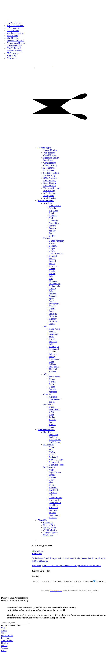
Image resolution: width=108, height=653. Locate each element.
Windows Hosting (51, 188)
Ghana (52, 387)
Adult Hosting (49, 198)
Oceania (47, 394)
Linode (52, 475)
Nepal (51, 361)
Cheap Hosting (50, 165)
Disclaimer (48, 535)
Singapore (53, 334)
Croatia (52, 309)
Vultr (51, 470)
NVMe (52, 452)
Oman (51, 427)
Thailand (53, 369)
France (52, 263)
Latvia (52, 311)
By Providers (49, 467)
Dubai (51, 407)
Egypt (51, 384)
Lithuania (53, 281)
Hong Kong (54, 329)
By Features (48, 444)
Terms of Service (50, 533)
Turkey (52, 356)
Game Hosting (49, 163)
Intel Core (53, 437)
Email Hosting (49, 183)
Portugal (52, 293)
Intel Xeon (53, 434)
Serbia (52, 324)
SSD (51, 449)
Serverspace (54, 515)
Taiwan (52, 331)
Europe (46, 238)
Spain (51, 298)
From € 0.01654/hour (91, 565)
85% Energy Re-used (41, 565)
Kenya (52, 379)
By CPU (47, 432)
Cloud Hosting (49, 155)
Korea (51, 339)
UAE (51, 412)
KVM (51, 455)
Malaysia (53, 341)
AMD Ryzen (54, 442)
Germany (53, 266)
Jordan (52, 417)
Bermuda (53, 215)
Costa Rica (54, 223)
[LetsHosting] (52, 65)
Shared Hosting (50, 150)
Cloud (51, 447)
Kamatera (53, 487)
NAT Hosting (49, 193)
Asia (45, 326)
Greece (52, 268)
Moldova (53, 321)
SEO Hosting (49, 175)
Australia (53, 397)
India (51, 344)
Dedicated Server (51, 158)
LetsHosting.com (58, 581)
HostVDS (53, 507)
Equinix (52, 512)
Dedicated (53, 457)
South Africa (54, 376)
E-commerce (49, 168)
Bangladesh (54, 349)
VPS (3, 628)
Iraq (50, 422)
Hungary (53, 319)
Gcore (51, 480)
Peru (51, 233)
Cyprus (52, 251)
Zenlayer (53, 510)
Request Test (49, 525)
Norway (52, 288)
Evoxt (51, 485)
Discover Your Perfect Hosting (14, 598)
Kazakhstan (54, 359)
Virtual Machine (56, 460)
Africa (46, 374)
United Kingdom (56, 241)
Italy (51, 278)
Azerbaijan (54, 346)
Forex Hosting (49, 180)
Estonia (52, 258)
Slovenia (53, 316)
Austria (52, 243)
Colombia (53, 220)
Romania (53, 296)
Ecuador (52, 228)
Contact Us (48, 522)
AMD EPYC (55, 439)
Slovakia (53, 314)
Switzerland (54, 304)
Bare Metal (48, 160)
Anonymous (48, 195)
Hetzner (52, 477)
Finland (52, 261)
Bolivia (52, 236)
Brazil (51, 213)
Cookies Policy (50, 530)
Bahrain (52, 419)
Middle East (48, 404)
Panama (52, 226)
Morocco (53, 392)
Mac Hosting (49, 190)
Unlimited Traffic (56, 465)
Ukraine (52, 306)
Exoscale (53, 517)
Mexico (52, 231)
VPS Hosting (49, 153)
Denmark (53, 256)
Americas (47, 203)
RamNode (53, 505)
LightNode (54, 490)
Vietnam (52, 371)
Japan (51, 336)
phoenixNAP (55, 502)
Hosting (4, 643)
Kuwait (52, 424)
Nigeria (52, 382)
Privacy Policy (49, 527)
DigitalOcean (55, 472)
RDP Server (48, 170)
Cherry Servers (55, 497)
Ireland (52, 276)
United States (55, 205)
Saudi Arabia (54, 409)
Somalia (52, 389)
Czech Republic (56, 253)
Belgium (53, 246)
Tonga (52, 402)
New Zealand (55, 399)
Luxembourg (54, 283)
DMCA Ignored (50, 178)
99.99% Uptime (58, 565)
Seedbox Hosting (51, 173)
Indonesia (53, 354)
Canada (52, 208)
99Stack (52, 495)
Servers (4, 648)
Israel (51, 414)
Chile (51, 218)
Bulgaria (53, 248)
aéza (51, 482)
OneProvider (54, 500)
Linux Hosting (49, 185)
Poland (52, 291)
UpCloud (53, 492)
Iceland (52, 273)
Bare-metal (54, 462)
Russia (52, 271)
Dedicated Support (73, 565)
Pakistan (52, 364)
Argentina (53, 210)
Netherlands (54, 286)
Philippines (54, 366)
